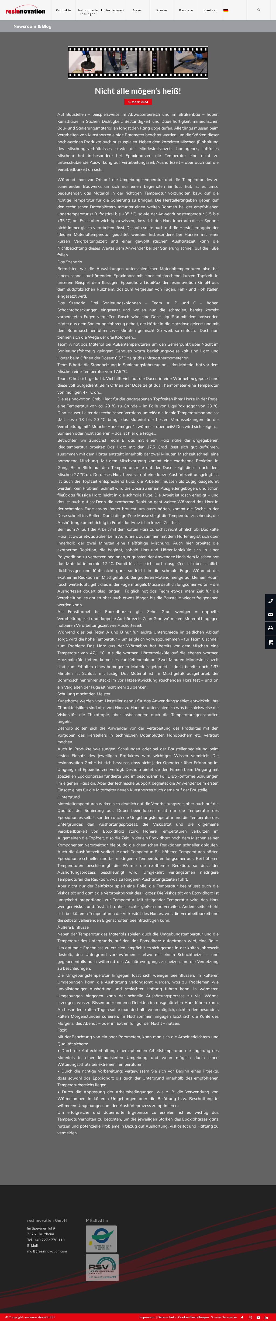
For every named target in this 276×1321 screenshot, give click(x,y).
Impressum (147, 1317)
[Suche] (258, 10)
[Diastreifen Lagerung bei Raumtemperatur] (138, 62)
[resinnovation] (25, 10)
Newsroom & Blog (32, 26)
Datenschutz (167, 1317)
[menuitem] (63, 10)
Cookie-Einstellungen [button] (193, 1317)
